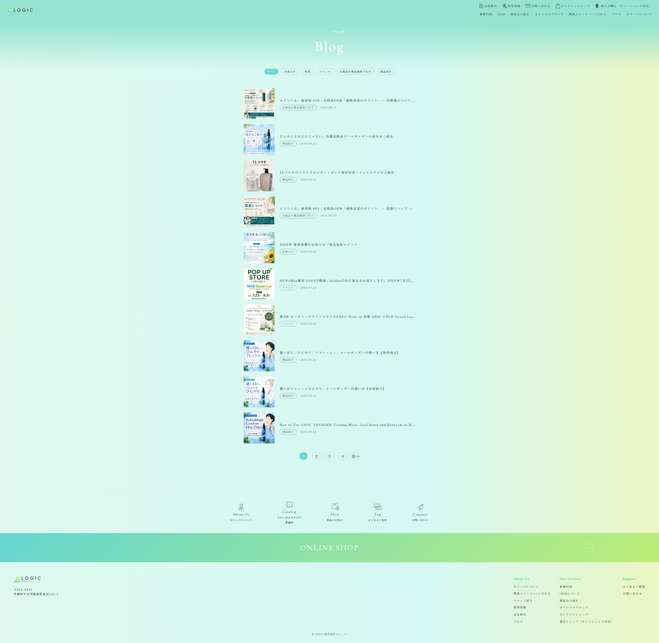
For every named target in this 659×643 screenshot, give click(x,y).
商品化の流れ (520, 14)
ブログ (616, 14)
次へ (355, 456)
